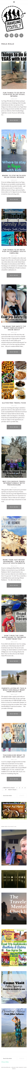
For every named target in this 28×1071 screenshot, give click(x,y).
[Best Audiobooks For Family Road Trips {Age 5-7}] (14, 948)
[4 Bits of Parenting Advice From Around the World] (14, 1028)
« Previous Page (8, 787)
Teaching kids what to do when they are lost (14, 756)
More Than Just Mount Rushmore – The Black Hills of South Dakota (14, 561)
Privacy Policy (5, 1062)
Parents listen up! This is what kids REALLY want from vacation (14, 689)
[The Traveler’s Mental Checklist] (14, 909)
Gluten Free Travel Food (14, 403)
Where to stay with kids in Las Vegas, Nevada (14, 176)
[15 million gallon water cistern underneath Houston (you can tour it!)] (14, 879)
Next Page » (12, 789)
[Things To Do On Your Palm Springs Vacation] (14, 987)
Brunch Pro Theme (17, 1067)
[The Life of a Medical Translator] (14, 848)
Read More (14, 120)
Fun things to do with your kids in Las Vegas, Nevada (14, 94)
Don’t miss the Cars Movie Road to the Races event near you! (14, 637)
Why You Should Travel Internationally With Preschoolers (14, 483)
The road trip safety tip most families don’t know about (14, 328)
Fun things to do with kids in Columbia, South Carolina (14, 251)
